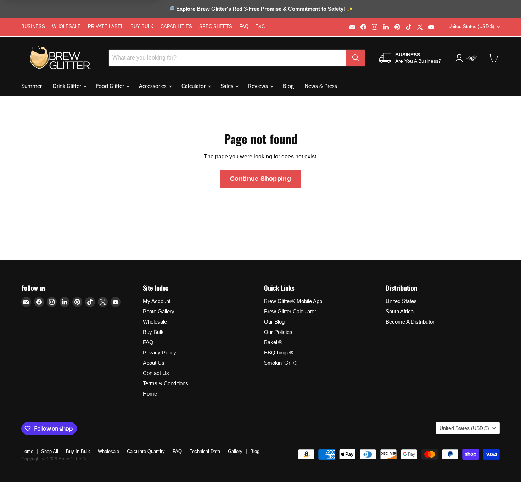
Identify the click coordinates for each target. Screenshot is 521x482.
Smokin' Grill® (280, 363)
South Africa (400, 311)
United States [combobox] (471, 26)
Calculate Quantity (146, 451)
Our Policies (278, 332)
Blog (288, 86)
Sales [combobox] (227, 86)
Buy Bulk (153, 332)
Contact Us (156, 373)
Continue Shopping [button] (260, 178)
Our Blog (274, 322)
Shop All (49, 451)
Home (150, 394)
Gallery (235, 451)
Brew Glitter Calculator (290, 311)
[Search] (355, 58)
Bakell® (273, 342)
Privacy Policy (159, 352)
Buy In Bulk (78, 451)
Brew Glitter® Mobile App (293, 301)
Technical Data (205, 451)
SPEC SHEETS (215, 26)
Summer (31, 86)
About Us (153, 363)
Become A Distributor (410, 322)
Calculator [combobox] (194, 86)
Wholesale (155, 322)
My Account (156, 301)
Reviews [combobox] (258, 86)
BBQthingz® (278, 352)
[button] (494, 58)
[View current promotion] (260, 9)
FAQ (243, 26)
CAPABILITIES (176, 26)
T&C (260, 26)
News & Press (320, 86)
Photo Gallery (158, 311)
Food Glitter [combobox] (110, 86)
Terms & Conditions (165, 383)
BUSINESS (33, 26)
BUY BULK (141, 26)
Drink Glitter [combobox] (67, 86)
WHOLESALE (66, 26)
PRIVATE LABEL (105, 26)
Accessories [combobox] (153, 86)
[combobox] (227, 58)
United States (401, 301)
